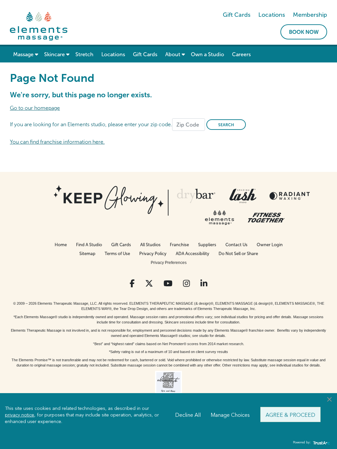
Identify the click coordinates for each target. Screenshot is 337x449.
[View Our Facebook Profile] (132, 283)
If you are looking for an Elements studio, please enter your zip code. (91, 124)
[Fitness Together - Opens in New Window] (266, 217)
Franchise (179, 244)
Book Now (304, 32)
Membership (310, 15)
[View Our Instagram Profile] (186, 283)
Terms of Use (117, 253)
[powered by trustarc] (320, 442)
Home (61, 244)
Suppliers (207, 244)
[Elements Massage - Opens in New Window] (219, 217)
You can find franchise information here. (57, 142)
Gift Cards (236, 15)
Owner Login (270, 244)
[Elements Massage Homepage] (38, 26)
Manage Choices (230, 414)
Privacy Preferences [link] (169, 262)
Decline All (188, 414)
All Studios (150, 244)
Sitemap (87, 253)
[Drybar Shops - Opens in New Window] (196, 196)
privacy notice (19, 414)
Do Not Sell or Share (238, 253)
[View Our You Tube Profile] (168, 283)
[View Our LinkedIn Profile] (204, 283)
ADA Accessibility (192, 253)
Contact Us (236, 244)
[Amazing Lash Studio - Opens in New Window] (243, 196)
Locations (271, 15)
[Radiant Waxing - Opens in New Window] (289, 196)
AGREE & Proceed (290, 414)
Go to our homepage (35, 108)
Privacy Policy (153, 253)
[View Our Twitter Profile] (149, 283)
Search (226, 125)
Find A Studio (89, 244)
